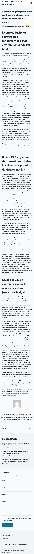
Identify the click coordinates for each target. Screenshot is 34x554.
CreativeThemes (6, 552)
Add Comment (6, 501)
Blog (27, 26)
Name (4, 480)
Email (4, 487)
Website (4, 494)
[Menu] (31, 3)
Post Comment (8, 525)
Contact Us (5, 538)
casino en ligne (15, 387)
